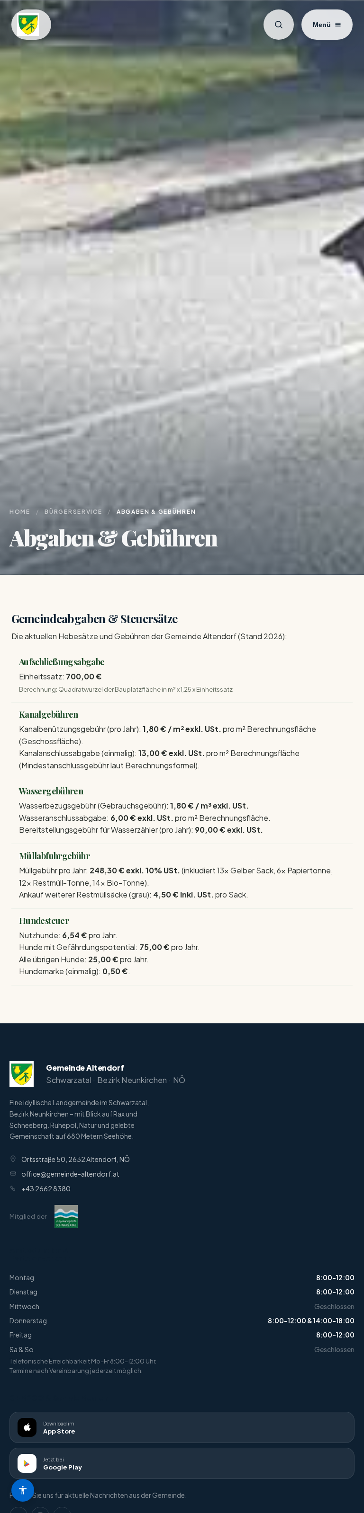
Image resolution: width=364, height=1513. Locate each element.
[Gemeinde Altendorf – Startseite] (31, 24)
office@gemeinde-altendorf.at (70, 1174)
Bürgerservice (73, 511)
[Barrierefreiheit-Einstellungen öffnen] (22, 1490)
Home (19, 511)
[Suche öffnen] (279, 24)
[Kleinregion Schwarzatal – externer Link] (66, 1216)
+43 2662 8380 (46, 1188)
